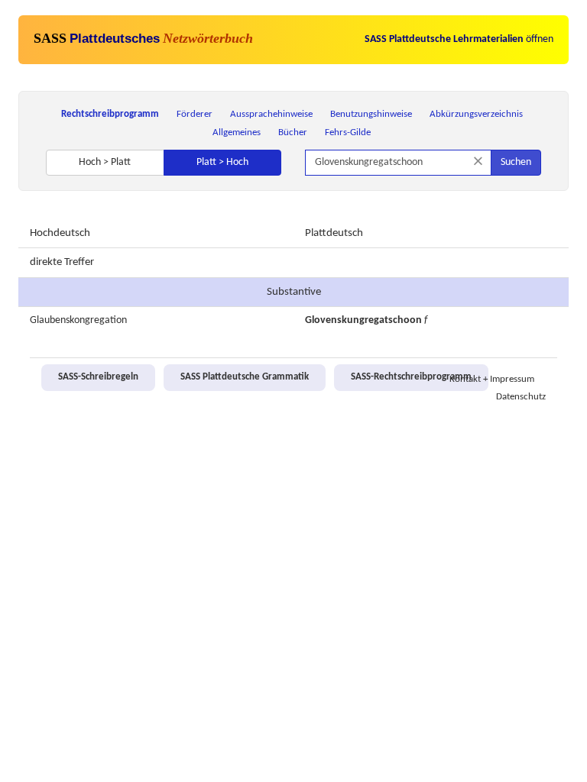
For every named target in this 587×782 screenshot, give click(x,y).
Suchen (516, 162)
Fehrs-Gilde (348, 132)
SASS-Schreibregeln (98, 377)
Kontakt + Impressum (491, 379)
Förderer (194, 114)
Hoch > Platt (105, 162)
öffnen (459, 39)
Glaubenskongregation (78, 320)
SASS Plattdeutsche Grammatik (244, 377)
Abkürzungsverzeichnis (476, 114)
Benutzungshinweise (371, 114)
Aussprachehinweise (271, 114)
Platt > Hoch (222, 162)
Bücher (292, 132)
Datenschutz (521, 397)
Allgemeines (236, 132)
